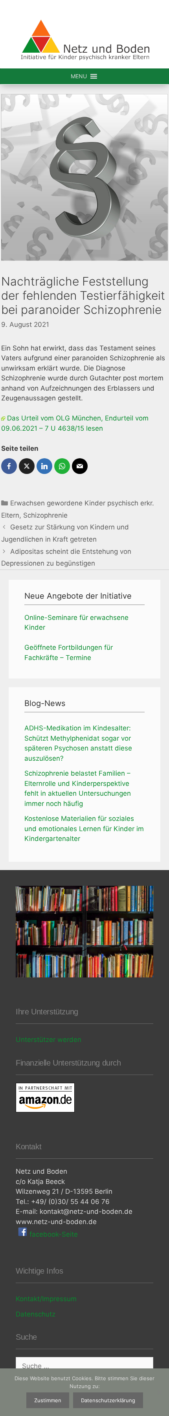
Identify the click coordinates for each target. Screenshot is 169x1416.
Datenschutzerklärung (108, 1400)
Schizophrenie (45, 515)
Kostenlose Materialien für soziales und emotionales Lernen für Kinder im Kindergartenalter (84, 829)
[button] (79, 76)
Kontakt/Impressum (46, 1299)
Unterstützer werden (48, 1040)
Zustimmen (47, 1400)
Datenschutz (35, 1314)
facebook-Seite (53, 1234)
